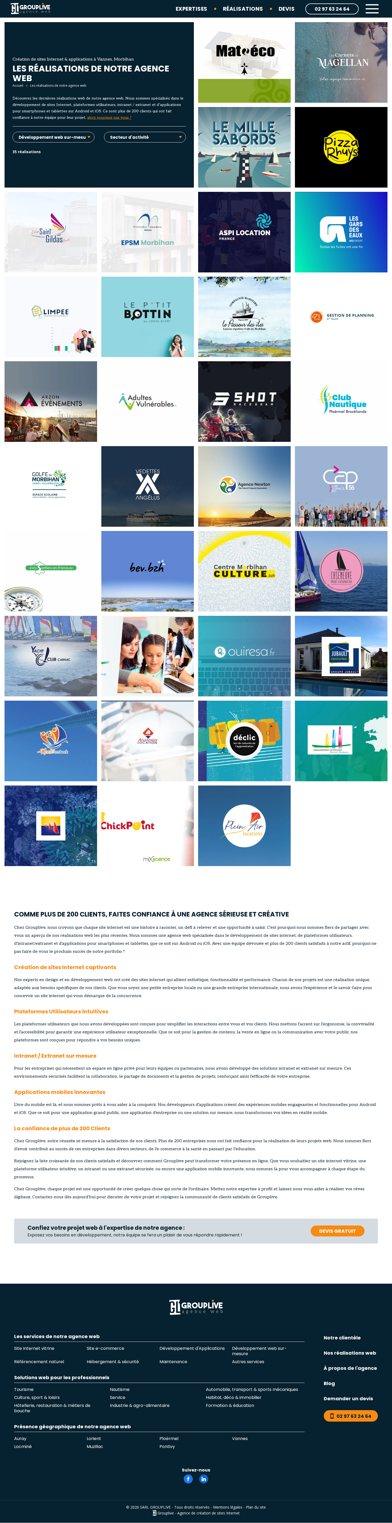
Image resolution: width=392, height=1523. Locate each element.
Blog (329, 1383)
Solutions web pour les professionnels (61, 1378)
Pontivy (167, 1446)
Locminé (23, 1446)
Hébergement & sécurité (113, 1362)
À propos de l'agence (350, 1368)
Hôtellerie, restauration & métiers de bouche (52, 1408)
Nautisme (120, 1389)
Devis (287, 9)
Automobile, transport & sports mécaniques (252, 1389)
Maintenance (173, 1362)
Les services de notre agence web (57, 1337)
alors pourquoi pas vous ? (109, 117)
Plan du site (256, 1507)
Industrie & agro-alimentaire (140, 1406)
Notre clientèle (342, 1337)
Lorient (94, 1438)
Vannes (240, 1438)
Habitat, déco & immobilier (234, 1397)
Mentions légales (227, 1507)
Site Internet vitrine (34, 1348)
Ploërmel (168, 1438)
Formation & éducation (230, 1406)
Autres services (248, 1362)
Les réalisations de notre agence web (58, 85)
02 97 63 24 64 (332, 9)
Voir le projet (244, 84)
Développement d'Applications (192, 1348)
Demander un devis (348, 1398)
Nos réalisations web (350, 1353)
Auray (20, 1438)
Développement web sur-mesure (259, 1351)
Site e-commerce (105, 1348)
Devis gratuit (337, 1231)
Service (117, 1397)
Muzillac (95, 1446)
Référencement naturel (39, 1362)
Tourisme (24, 1389)
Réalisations (243, 9)
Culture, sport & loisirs (37, 1397)
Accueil (18, 85)
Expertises (191, 9)
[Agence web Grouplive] (30, 8)
